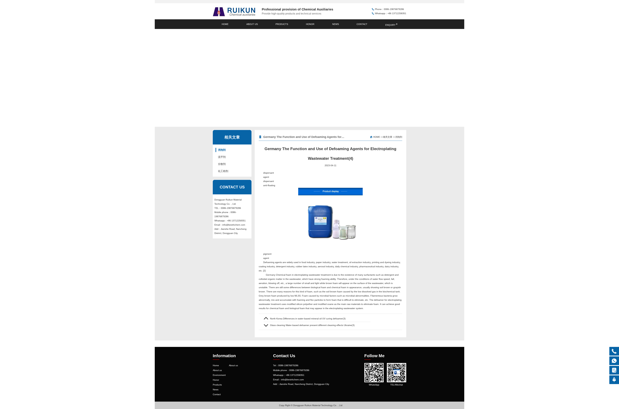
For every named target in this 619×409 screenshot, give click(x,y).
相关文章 (387, 137)
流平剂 (222, 157)
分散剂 (222, 164)
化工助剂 (223, 171)
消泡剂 (222, 150)
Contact (362, 24)
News (335, 24)
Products (281, 24)
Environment (219, 375)
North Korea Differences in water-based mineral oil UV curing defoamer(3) (308, 318)
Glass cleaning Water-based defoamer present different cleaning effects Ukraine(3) (312, 325)
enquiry (391, 24)
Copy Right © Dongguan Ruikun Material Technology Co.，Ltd (310, 405)
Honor (310, 24)
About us (252, 24)
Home (225, 24)
